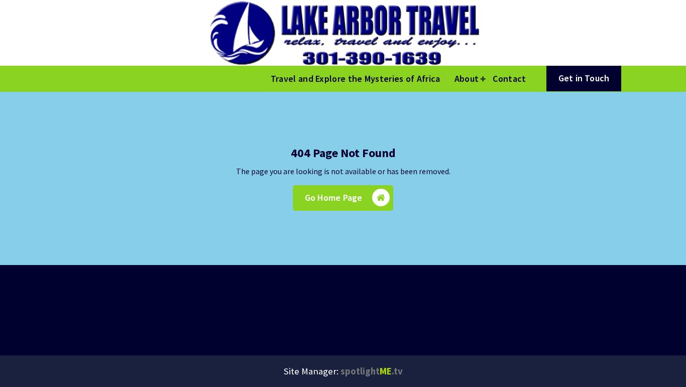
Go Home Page (334, 197)
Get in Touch (583, 78)
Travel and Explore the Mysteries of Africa (355, 78)
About (466, 78)
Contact (509, 78)
